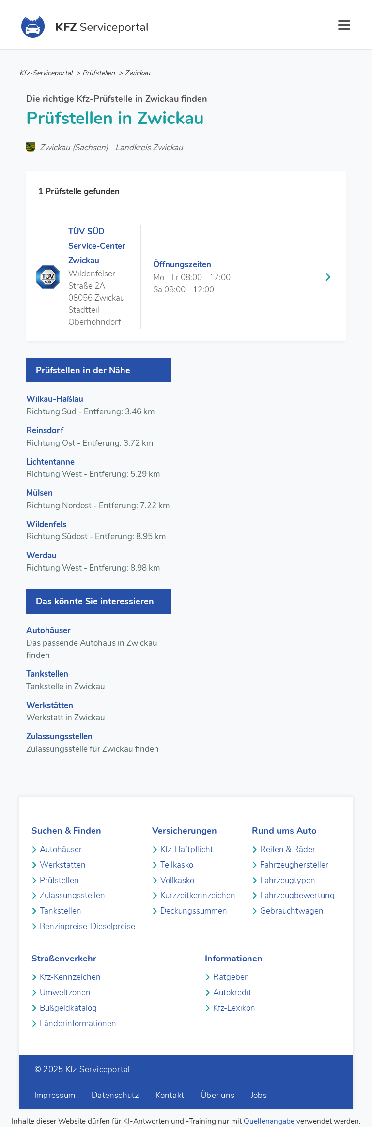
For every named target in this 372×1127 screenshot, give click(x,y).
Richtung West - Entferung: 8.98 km (93, 562)
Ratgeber (230, 977)
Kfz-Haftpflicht (186, 849)
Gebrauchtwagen (292, 910)
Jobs (259, 1095)
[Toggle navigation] (344, 26)
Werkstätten (63, 864)
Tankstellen (60, 910)
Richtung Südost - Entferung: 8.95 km (96, 531)
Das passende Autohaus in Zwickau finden (91, 643)
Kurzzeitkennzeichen (197, 895)
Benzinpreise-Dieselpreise (87, 926)
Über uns (217, 1095)
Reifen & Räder (287, 849)
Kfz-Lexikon (234, 1008)
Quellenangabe (269, 1121)
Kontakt (170, 1095)
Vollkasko (177, 880)
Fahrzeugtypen (287, 880)
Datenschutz (115, 1095)
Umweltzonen (65, 992)
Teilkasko (176, 864)
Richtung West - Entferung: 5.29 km (93, 468)
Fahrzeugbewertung (297, 895)
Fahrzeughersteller (294, 864)
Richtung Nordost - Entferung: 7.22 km (98, 499)
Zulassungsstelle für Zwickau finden (92, 743)
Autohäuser (61, 849)
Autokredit (232, 992)
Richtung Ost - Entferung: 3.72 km (89, 437)
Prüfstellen (59, 880)
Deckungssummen (193, 910)
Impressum (54, 1095)
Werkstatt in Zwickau (65, 712)
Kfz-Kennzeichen (70, 977)
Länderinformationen (78, 1023)
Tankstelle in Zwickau (65, 680)
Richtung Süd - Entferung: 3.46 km (90, 405)
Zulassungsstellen (72, 895)
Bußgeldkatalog (68, 1008)
